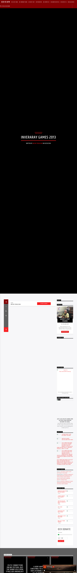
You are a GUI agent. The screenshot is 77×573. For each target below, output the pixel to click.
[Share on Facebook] (6, 326)
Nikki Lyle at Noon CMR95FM (61, 541)
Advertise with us (55, 2)
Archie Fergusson (37, 153)
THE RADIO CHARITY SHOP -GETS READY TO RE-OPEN (67, 455)
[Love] (6, 350)
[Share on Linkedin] (6, 340)
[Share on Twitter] (6, 331)
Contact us (64, 2)
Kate (58, 498)
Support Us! (47, 2)
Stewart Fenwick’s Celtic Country (61, 517)
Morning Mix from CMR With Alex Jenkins (62, 512)
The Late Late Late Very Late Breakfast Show (62, 522)
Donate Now (61, 561)
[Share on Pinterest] (6, 336)
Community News (24, 2)
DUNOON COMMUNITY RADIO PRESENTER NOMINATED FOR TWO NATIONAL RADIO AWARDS (65, 496)
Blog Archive (71, 2)
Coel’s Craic (60, 527)
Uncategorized (38, 142)
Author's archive (43, 324)
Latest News (15, 2)
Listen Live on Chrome (5, 6)
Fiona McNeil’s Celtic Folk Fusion (62, 536)
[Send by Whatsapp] (6, 345)
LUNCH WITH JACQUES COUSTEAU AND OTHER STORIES (67, 459)
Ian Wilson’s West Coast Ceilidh (61, 532)
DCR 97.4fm (5, 2)
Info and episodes (65, 352)
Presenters (39, 2)
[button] (44, 570)
